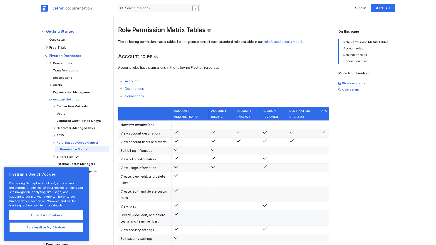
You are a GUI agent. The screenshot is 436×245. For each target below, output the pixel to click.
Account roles (353, 48)
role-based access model (283, 42)
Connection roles (355, 61)
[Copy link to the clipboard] (209, 30)
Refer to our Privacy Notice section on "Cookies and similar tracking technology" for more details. (42, 201)
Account (131, 81)
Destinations (134, 89)
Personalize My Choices (46, 227)
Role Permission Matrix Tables (366, 42)
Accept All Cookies (46, 215)
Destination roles (355, 54)
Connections (134, 96)
